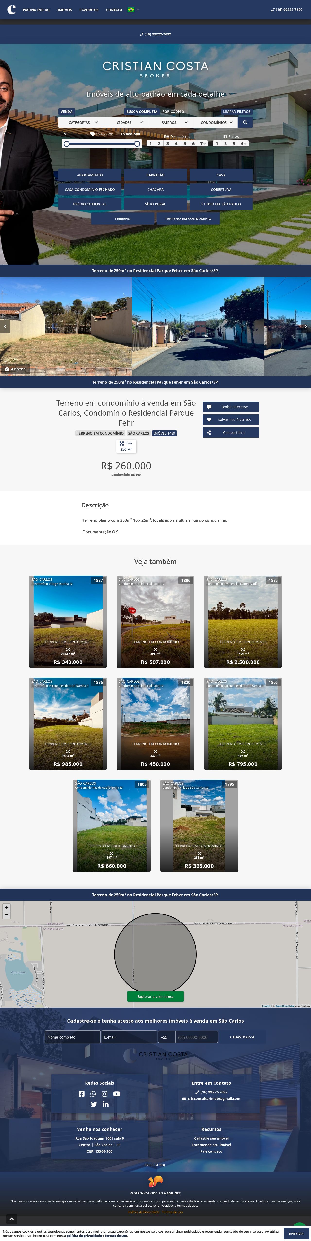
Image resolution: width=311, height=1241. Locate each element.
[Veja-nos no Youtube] (116, 1094)
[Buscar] (245, 122)
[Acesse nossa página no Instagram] (104, 1094)
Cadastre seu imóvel (211, 1138)
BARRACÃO (155, 175)
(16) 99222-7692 (158, 34)
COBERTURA (221, 189)
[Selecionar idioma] (133, 10)
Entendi (296, 1233)
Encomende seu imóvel (211, 1144)
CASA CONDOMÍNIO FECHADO (90, 189)
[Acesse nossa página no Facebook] (82, 1094)
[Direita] (306, 326)
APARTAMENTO (90, 175)
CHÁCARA (155, 189)
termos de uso (116, 1235)
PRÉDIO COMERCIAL (89, 204)
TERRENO (122, 218)
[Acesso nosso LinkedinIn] (106, 1104)
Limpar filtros (237, 111)
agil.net (174, 1193)
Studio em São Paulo (221, 204)
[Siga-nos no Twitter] (94, 1104)
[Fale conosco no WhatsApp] (93, 1094)
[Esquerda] (5, 326)
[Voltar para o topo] (11, 1219)
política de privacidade (84, 1235)
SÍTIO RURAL (155, 204)
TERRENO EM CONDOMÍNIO (188, 218)
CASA (221, 175)
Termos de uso (172, 1212)
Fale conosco (211, 1151)
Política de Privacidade (143, 1212)
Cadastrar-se (242, 1037)
